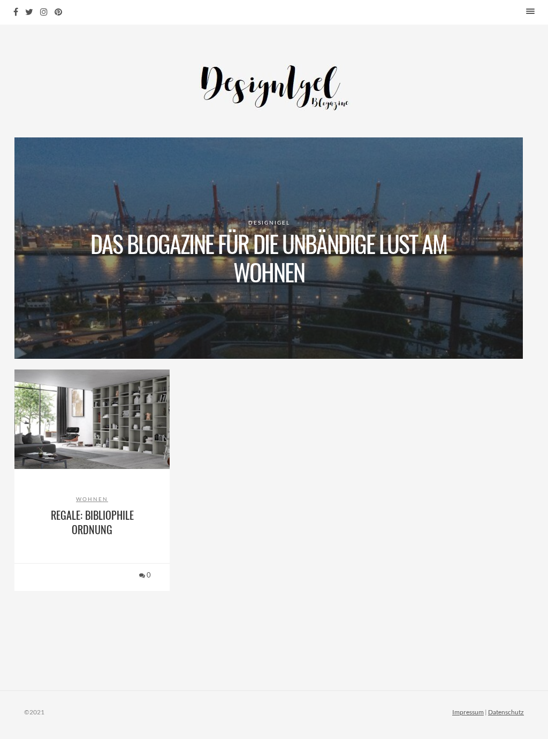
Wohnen (92, 499)
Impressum (468, 712)
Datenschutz (506, 712)
